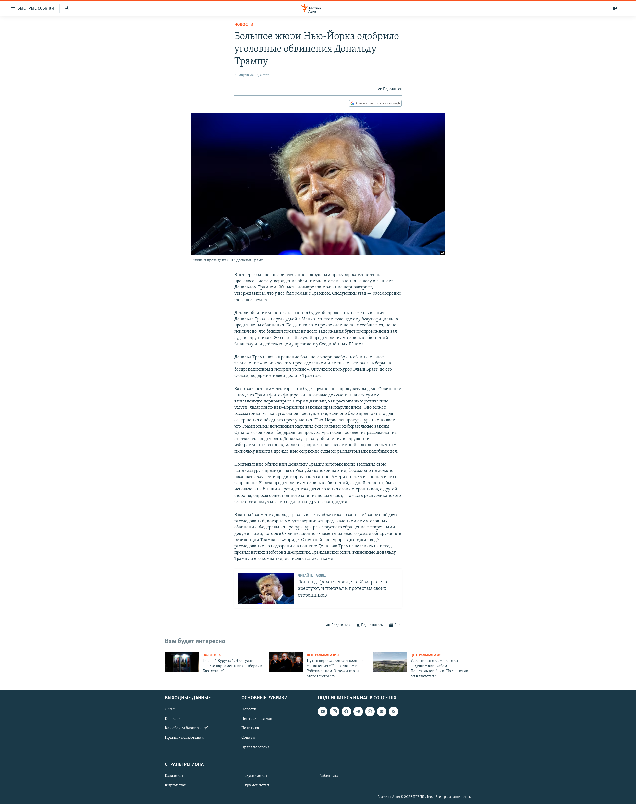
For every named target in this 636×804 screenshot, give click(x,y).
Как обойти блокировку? (186, 728)
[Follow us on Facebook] (346, 711)
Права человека (255, 747)
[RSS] (393, 711)
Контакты (173, 719)
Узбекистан (330, 776)
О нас (170, 709)
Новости (243, 25)
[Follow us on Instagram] (334, 711)
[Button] (390, 89)
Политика (212, 655)
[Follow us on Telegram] (358, 711)
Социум (248, 738)
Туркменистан (256, 785)
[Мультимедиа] (614, 8)
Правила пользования (184, 738)
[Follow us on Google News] (381, 711)
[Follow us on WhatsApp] (370, 711)
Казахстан (174, 776)
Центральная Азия (323, 655)
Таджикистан (255, 776)
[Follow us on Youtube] (322, 711)
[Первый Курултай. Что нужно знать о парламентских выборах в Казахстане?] (182, 662)
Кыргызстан (176, 785)
